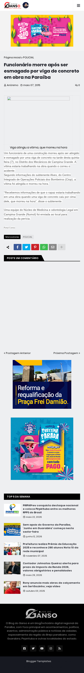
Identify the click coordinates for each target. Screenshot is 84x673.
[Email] (53, 247)
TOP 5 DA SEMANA (18, 496)
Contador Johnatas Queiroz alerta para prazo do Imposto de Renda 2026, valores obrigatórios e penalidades (51, 567)
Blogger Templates (38, 661)
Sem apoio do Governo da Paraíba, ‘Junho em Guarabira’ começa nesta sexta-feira (48, 528)
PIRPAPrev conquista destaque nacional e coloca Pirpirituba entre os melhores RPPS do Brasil (50, 509)
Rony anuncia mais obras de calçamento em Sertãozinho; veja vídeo (51, 584)
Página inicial (12, 57)
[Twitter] (26, 247)
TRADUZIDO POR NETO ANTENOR (42, 667)
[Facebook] (17, 247)
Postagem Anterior (18, 353)
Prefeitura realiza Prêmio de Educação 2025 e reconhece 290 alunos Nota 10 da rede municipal (50, 547)
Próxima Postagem (66, 353)
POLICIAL (28, 57)
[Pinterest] (35, 247)
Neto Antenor (66, 661)
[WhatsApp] (44, 247)
